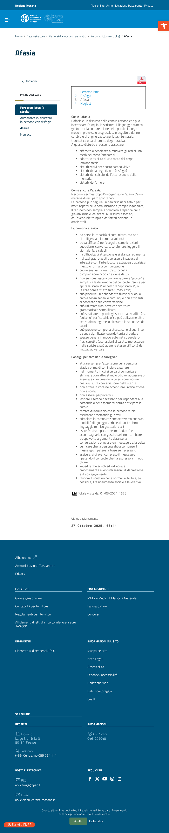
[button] (163, 26)
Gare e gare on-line (28, 598)
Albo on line (97, 5)
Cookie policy (96, 821)
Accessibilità (95, 667)
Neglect (25, 134)
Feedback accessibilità (102, 675)
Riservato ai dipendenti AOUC (35, 651)
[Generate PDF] (141, 80)
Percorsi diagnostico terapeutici (67, 36)
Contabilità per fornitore (31, 606)
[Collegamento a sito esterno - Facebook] (89, 778)
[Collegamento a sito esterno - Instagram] (112, 778)
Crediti (91, 699)
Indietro (31, 80)
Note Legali (95, 659)
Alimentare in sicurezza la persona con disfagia (36, 119)
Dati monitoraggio (99, 691)
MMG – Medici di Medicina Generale (111, 598)
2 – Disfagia (83, 95)
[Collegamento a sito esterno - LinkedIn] (119, 778)
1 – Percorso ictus (87, 91)
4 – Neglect (83, 103)
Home (18, 36)
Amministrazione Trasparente (124, 5)
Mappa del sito (97, 651)
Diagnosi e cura (36, 36)
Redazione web (97, 683)
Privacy (148, 5)
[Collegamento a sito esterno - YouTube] (104, 778)
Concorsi (93, 614)
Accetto (78, 821)
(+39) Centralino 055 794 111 (36, 755)
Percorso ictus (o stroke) (105, 36)
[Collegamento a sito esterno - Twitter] (97, 778)
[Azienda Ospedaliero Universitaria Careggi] (41, 17)
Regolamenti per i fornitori (33, 614)
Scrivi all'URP (21, 825)
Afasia (24, 127)
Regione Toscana (25, 5)
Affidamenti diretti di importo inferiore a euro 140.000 (45, 624)
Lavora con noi (97, 606)
